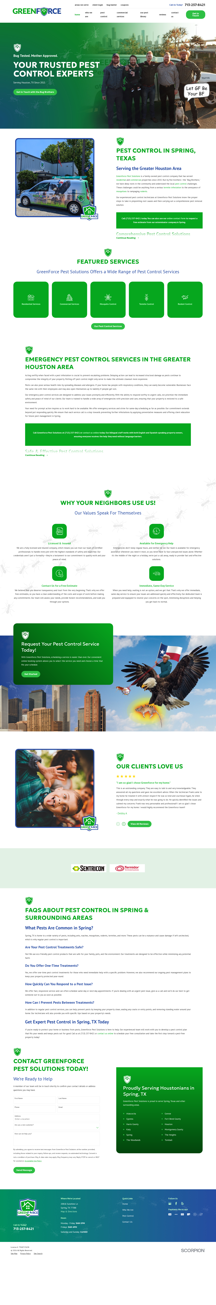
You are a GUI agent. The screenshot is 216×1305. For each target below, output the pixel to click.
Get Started (30, 674)
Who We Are (127, 1210)
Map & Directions (69, 1211)
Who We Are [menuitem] (88, 14)
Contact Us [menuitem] (174, 14)
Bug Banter (112, 4)
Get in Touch (195, 14)
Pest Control (128, 1215)
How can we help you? (23, 1134)
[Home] (37, 11)
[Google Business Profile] (169, 1203)
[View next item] (124, 824)
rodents (143, 191)
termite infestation (172, 187)
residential (121, 180)
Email (61, 1107)
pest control (180, 183)
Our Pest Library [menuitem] (144, 14)
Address (18, 1116)
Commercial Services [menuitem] (122, 14)
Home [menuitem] (77, 14)
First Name (19, 1098)
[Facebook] (176, 1203)
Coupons (125, 4)
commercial (135, 180)
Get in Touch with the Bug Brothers (35, 92)
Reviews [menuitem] (162, 14)
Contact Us (127, 1221)
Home (125, 1204)
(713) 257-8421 (133, 218)
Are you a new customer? (24, 1125)
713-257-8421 (195, 5)
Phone (17, 1107)
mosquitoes (121, 191)
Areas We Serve (81, 4)
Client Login (97, 4)
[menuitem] (14, 1253)
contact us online (105, 1033)
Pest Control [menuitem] (103, 14)
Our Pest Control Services (108, 326)
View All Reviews (139, 824)
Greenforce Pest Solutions (128, 176)
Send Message (24, 1170)
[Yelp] (182, 1203)
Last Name (62, 1098)
